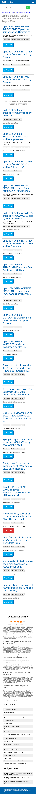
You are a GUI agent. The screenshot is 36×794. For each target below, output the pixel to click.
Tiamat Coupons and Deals (10, 354)
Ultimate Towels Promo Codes (12, 749)
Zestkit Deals (7, 758)
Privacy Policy (7, 790)
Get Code (8, 530)
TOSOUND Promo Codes (10, 715)
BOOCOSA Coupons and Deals (11, 174)
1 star (11, 621)
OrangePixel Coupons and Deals (11, 428)
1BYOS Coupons (8, 741)
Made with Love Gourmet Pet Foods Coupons (16, 717)
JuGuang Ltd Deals (9, 712)
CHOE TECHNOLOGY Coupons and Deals (14, 150)
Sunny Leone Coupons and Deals (11, 502)
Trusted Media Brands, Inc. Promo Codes (15, 761)
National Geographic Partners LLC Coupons (15, 752)
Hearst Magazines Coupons (11, 744)
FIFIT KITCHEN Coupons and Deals (12, 253)
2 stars (14, 621)
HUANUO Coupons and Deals (10, 304)
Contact (25, 789)
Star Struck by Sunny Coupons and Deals (14, 452)
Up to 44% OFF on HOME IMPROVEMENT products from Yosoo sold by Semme (18, 774)
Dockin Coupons (8, 731)
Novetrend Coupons (9, 729)
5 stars (24, 621)
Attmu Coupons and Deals (9, 202)
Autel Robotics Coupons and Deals (12, 277)
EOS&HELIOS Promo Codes (11, 726)
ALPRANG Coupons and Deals (11, 330)
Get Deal (8, 45)
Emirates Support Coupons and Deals (13, 574)
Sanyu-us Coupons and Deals (10, 122)
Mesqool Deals (8, 723)
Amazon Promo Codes (10, 738)
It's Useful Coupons (9, 720)
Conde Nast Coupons (9, 755)
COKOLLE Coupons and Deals (11, 229)
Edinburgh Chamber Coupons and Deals (13, 550)
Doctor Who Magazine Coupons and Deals (14, 476)
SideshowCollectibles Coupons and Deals (14, 378)
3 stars (18, 621)
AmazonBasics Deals (9, 747)
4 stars (21, 621)
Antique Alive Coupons (10, 709)
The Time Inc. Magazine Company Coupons (15, 763)
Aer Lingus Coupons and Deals (11, 597)
